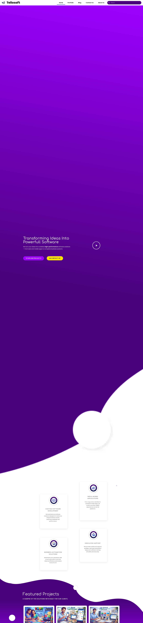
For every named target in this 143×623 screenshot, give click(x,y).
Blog (79, 3)
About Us (101, 3)
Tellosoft (13, 2)
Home (61, 3)
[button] (96, 245)
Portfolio (71, 3)
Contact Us (90, 3)
